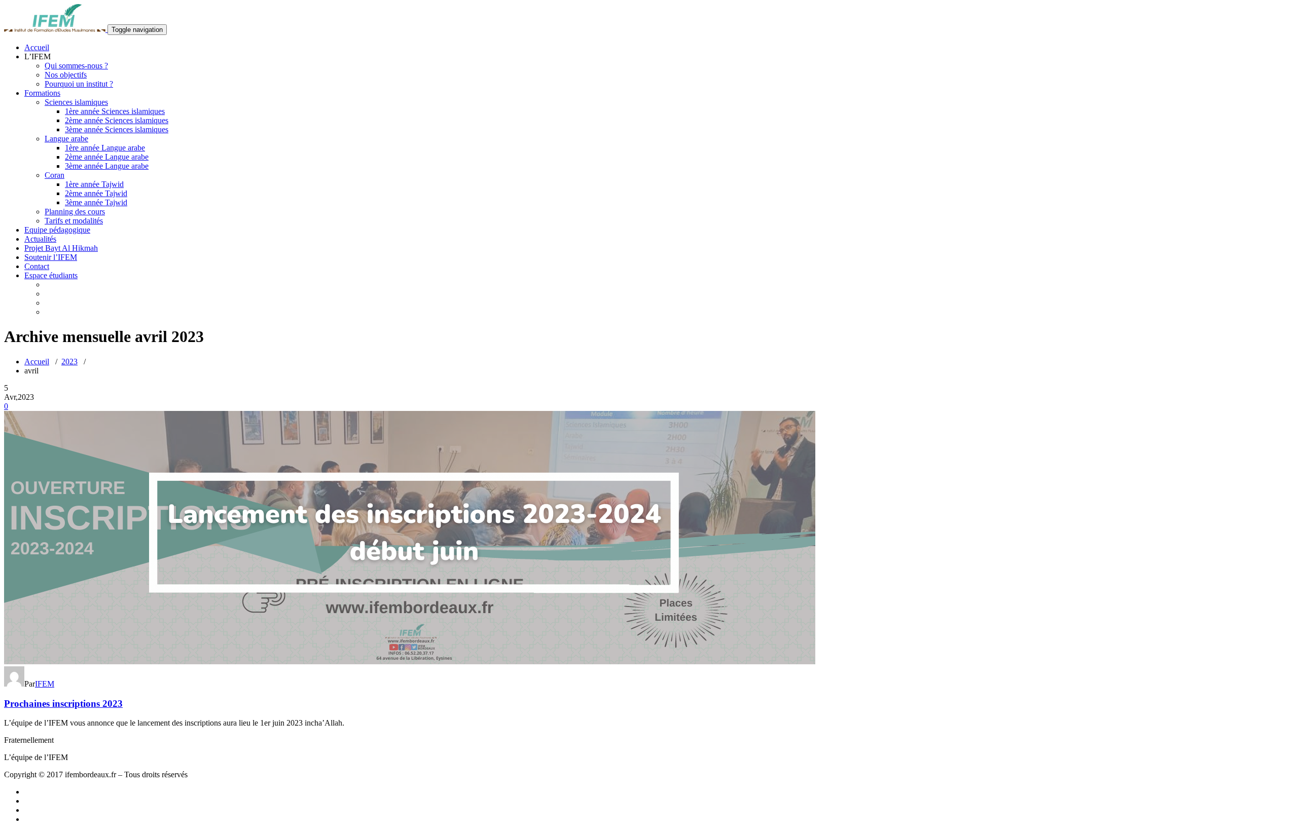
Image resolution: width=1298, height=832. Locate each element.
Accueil (36, 47)
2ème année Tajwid (96, 193)
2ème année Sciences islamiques (116, 120)
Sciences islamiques (76, 102)
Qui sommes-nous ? (76, 65)
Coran (54, 175)
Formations (42, 93)
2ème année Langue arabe (107, 157)
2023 (69, 361)
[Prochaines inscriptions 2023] (409, 661)
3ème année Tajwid (96, 202)
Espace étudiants (51, 275)
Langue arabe (66, 138)
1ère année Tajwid (94, 184)
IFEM (44, 683)
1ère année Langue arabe (105, 147)
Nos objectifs (66, 74)
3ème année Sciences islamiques (116, 129)
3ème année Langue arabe (107, 166)
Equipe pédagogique (57, 229)
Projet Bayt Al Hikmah (61, 248)
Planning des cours (75, 211)
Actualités (40, 239)
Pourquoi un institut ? (79, 84)
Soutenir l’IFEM (50, 257)
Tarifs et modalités (74, 220)
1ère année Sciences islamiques (115, 111)
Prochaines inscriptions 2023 (63, 703)
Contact (36, 266)
